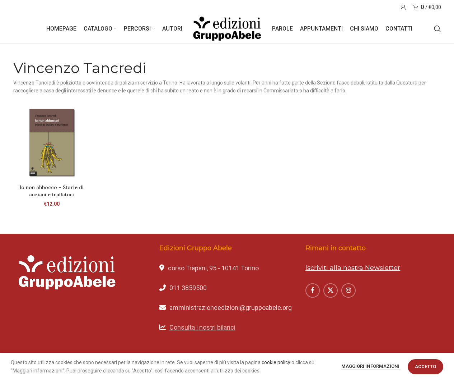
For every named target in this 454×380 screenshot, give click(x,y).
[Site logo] (227, 28)
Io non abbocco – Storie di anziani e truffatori (51, 191)
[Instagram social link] (348, 290)
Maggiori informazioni (371, 366)
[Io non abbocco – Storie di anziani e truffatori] (51, 142)
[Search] (437, 29)
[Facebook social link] (312, 290)
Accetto (425, 366)
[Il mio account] (403, 7)
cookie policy (276, 362)
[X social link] (330, 290)
